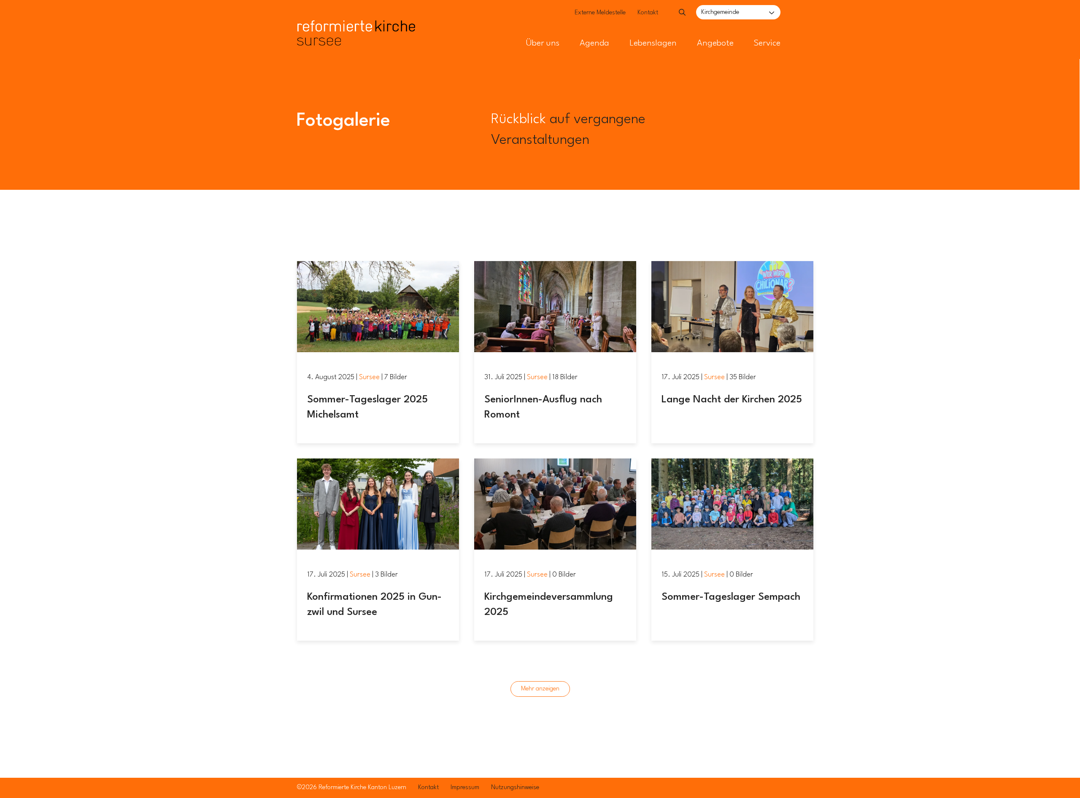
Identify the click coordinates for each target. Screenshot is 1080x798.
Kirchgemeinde (720, 12)
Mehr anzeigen (540, 689)
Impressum (465, 788)
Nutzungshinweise (515, 788)
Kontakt (647, 13)
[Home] (356, 16)
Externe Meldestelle (600, 13)
